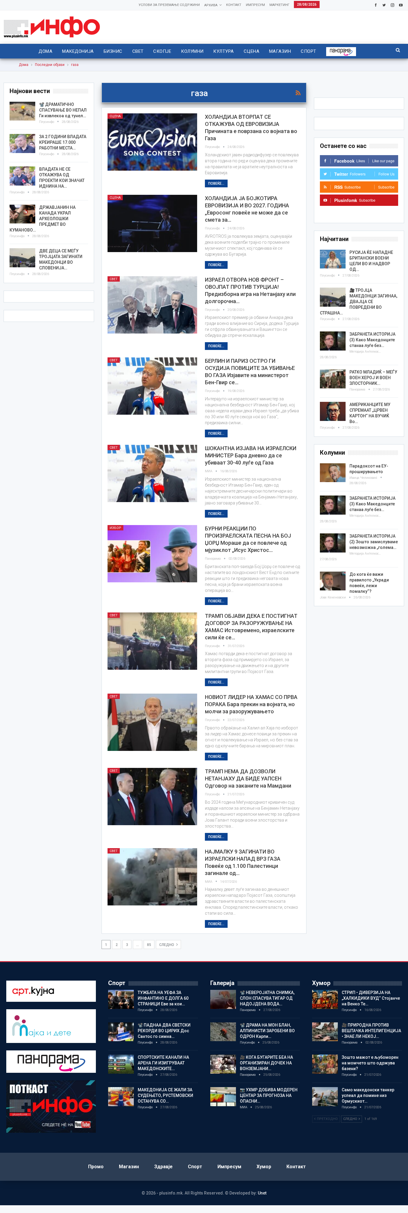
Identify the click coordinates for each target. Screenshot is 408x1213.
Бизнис (113, 51)
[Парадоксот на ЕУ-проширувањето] (333, 472)
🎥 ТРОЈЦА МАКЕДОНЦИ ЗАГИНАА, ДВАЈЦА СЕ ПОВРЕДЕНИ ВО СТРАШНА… (358, 301)
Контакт (233, 5)
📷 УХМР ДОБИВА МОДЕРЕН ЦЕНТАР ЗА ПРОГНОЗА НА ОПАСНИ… (268, 1095)
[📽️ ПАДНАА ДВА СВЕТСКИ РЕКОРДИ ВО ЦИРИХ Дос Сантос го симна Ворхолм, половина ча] (121, 1031)
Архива (210, 5)
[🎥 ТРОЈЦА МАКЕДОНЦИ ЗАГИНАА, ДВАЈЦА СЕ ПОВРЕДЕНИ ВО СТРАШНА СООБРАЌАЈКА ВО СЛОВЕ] (333, 297)
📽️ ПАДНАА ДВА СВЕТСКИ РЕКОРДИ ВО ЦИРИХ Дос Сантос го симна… (164, 1031)
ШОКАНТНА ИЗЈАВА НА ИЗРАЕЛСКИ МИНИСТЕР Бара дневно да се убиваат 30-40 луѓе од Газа (250, 455)
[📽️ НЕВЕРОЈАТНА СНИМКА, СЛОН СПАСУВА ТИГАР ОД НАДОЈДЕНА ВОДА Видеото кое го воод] (223, 999)
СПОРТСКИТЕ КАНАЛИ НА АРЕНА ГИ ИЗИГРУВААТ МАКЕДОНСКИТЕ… (163, 1063)
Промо (96, 1166)
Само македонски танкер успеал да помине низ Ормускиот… (368, 1095)
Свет (138, 51)
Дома (45, 51)
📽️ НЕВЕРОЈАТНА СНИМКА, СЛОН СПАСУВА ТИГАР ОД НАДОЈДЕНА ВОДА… (267, 998)
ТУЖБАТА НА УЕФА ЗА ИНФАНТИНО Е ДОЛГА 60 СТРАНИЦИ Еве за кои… (163, 998)
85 (149, 945)
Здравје (163, 1166)
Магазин (280, 51)
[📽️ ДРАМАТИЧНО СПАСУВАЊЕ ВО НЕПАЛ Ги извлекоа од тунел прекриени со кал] (22, 111)
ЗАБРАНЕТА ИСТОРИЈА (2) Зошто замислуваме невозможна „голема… (373, 542)
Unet (262, 1193)
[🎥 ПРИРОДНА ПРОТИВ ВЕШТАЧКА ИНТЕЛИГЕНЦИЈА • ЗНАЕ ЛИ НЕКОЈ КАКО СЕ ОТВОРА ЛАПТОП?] (325, 1031)
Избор (115, 528)
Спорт (308, 51)
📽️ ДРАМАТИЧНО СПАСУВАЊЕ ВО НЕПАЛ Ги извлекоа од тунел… (63, 110)
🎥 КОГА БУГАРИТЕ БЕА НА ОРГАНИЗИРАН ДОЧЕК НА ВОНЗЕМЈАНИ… (266, 1063)
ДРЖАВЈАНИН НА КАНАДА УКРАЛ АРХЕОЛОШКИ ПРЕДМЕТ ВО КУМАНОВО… (43, 218)
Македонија (78, 51)
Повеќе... (216, 183)
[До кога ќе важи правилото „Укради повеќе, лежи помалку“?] (333, 581)
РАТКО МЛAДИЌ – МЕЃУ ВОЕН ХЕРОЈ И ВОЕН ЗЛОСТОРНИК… (373, 378)
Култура (223, 51)
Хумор (264, 1166)
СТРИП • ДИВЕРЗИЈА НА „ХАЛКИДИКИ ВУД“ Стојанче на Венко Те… (371, 998)
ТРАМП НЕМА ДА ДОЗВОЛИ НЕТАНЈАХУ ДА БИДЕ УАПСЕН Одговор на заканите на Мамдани (248, 778)
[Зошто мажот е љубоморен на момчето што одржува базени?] (325, 1064)
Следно (167, 945)
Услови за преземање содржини (169, 5)
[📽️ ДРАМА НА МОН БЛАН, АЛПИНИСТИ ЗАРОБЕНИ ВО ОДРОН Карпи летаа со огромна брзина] (223, 1031)
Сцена (251, 51)
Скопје (162, 51)
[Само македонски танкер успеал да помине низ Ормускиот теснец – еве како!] (325, 1096)
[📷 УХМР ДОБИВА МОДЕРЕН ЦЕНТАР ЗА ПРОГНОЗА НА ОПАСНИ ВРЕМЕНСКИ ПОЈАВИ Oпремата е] (223, 1096)
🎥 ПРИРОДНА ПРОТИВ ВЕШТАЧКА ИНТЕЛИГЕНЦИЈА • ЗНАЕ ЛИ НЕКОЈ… (371, 1031)
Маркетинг (279, 5)
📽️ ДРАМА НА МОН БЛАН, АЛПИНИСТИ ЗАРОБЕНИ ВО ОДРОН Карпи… (267, 1031)
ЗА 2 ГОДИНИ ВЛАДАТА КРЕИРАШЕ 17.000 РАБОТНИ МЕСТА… (62, 142)
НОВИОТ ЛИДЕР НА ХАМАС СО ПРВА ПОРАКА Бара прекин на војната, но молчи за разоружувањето (251, 704)
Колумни (192, 51)
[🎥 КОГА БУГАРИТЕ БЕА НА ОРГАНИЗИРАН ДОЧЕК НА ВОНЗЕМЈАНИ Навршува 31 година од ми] (223, 1064)
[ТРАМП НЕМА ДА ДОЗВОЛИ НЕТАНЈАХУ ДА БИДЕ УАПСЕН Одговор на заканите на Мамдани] (152, 796)
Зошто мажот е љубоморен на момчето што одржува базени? (370, 1063)
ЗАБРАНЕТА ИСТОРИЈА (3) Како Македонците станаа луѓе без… (372, 340)
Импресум (255, 5)
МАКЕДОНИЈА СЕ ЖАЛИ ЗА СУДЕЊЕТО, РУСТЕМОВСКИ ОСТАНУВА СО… (165, 1095)
